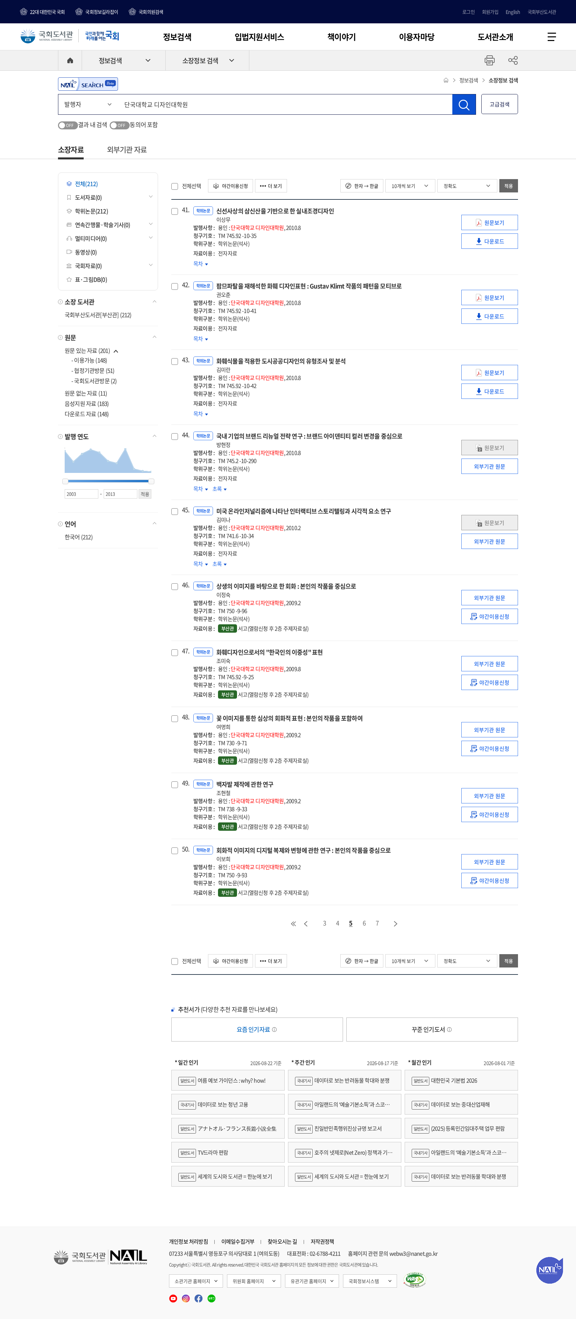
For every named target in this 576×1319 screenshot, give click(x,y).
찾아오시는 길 (282, 1241)
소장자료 (71, 149)
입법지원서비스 (259, 37)
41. (185, 209)
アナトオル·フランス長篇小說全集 (228, 1128)
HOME (70, 60)
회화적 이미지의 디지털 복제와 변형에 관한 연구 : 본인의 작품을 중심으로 (303, 854)
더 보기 (275, 185)
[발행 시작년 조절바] (65, 482)
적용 (508, 185)
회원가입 (490, 11)
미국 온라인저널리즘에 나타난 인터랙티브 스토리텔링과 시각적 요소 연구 (303, 515)
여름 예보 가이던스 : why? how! (222, 1080)
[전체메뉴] (552, 37)
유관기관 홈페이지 (308, 1281)
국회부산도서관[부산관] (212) (98, 314)
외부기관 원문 (489, 466)
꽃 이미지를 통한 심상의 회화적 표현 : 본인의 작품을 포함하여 (289, 722)
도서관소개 (495, 37)
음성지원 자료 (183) (87, 403)
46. (185, 585)
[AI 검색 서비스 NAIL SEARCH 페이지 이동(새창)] (88, 84)
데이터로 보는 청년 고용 (214, 1104)
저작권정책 (322, 1241)
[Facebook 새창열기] (199, 1296)
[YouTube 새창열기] (173, 1296)
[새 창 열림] (414, 1280)
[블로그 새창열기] (211, 1296)
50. (185, 849)
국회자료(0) (88, 265)
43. (185, 360)
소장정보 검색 (200, 60)
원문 (70, 337)
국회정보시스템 (364, 1281)
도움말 (274, 1029)
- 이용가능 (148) (89, 360)
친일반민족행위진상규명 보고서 (339, 1128)
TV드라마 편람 (204, 1152)
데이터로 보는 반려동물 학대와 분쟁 (343, 1080)
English (513, 11)
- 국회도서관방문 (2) (94, 381)
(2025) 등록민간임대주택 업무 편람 (459, 1128)
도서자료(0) (88, 197)
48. (185, 717)
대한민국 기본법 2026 (445, 1080)
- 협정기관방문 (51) (93, 370)
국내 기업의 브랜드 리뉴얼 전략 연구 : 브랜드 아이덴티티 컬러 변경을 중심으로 (309, 440)
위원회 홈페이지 (248, 1281)
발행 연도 (77, 436)
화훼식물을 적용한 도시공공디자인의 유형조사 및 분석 (281, 365)
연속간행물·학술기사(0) (102, 224)
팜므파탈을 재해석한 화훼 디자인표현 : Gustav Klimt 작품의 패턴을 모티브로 (309, 289)
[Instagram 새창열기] (186, 1296)
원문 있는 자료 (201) (88, 350)
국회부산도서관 (542, 11)
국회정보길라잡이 (101, 11)
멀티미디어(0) (91, 238)
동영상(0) (86, 252)
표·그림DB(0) (91, 279)
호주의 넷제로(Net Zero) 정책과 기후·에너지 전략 (343, 1155)
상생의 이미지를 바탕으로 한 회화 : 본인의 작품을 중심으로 (286, 590)
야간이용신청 (234, 185)
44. (185, 435)
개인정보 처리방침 (188, 1241)
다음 (396, 923)
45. (185, 510)
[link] (489, 616)
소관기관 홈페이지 (192, 1281)
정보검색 (177, 37)
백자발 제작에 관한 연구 (245, 788)
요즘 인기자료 (254, 1029)
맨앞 (293, 923)
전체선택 (191, 185)
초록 (219, 489)
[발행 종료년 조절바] (151, 482)
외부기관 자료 (127, 149)
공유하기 (513, 60)
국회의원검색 (151, 11)
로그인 (468, 11)
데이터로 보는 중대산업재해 (452, 1104)
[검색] (464, 104)
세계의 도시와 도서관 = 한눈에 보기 (226, 1176)
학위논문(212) (91, 211)
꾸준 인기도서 (429, 1029)
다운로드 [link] (501, 243)
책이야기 (341, 37)
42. (185, 284)
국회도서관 (46, 35)
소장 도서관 (79, 301)
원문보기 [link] (501, 224)
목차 (200, 263)
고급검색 (500, 104)
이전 (305, 923)
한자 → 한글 (365, 185)
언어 (70, 524)
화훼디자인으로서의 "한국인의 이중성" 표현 (269, 656)
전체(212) (86, 183)
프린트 (490, 60)
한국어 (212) (79, 537)
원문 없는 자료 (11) (86, 393)
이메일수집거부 (237, 1241)
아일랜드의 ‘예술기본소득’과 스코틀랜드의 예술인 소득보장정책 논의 (344, 1107)
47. (185, 651)
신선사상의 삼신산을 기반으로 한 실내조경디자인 (275, 214)
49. (185, 783)
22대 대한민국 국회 (47, 11)
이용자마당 (416, 37)
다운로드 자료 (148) (87, 414)
